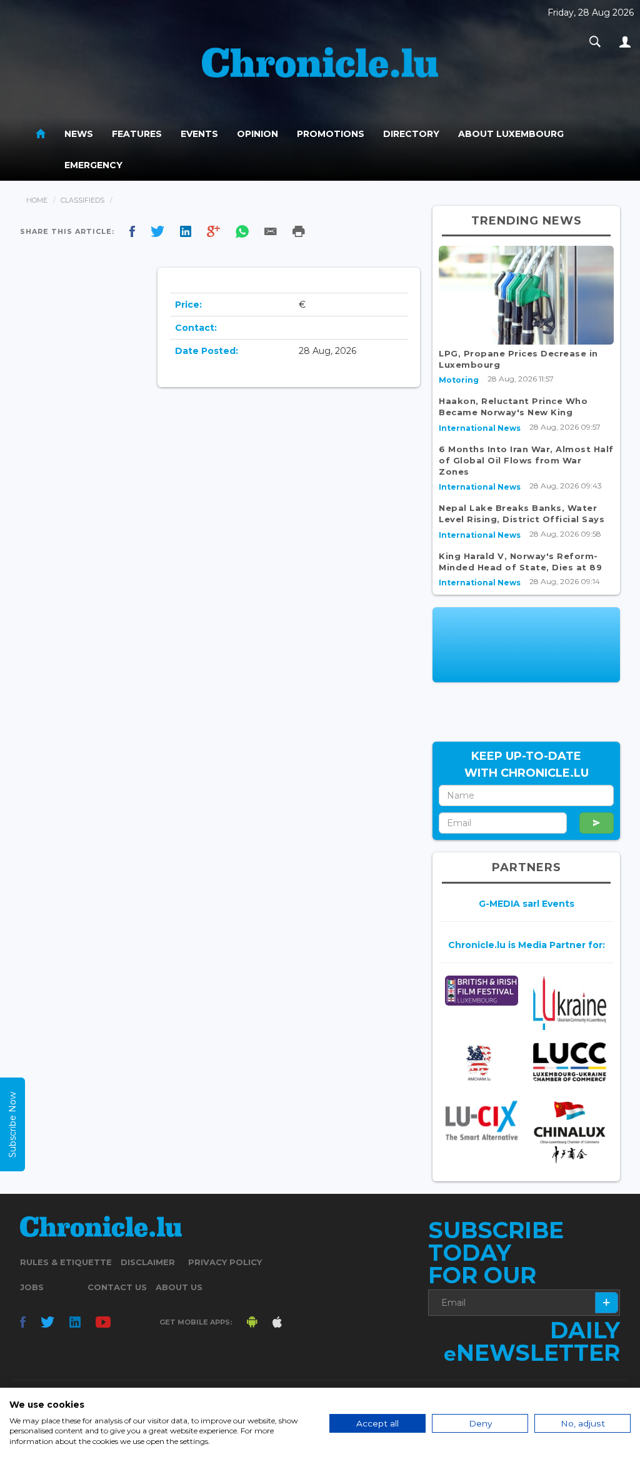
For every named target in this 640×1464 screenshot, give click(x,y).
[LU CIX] (481, 1120)
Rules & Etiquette (66, 1262)
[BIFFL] (481, 991)
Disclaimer (148, 1262)
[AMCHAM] (481, 1062)
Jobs (32, 1287)
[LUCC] (569, 1061)
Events (199, 133)
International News (480, 428)
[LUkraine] (569, 1003)
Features (137, 133)
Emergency (93, 165)
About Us (179, 1287)
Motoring (459, 380)
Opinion (257, 133)
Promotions (330, 133)
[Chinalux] (569, 1132)
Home (37, 200)
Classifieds (82, 200)
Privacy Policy (225, 1262)
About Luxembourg (511, 133)
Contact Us (117, 1287)
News (78, 133)
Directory (411, 133)
